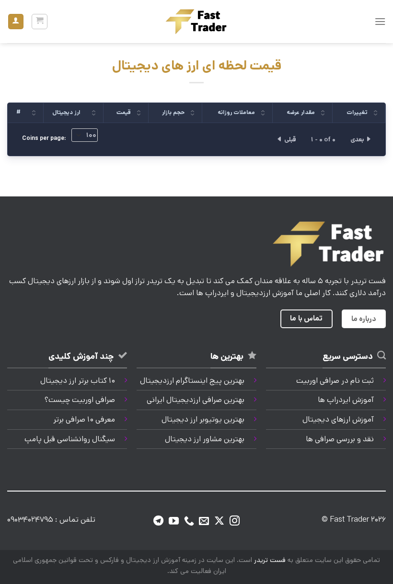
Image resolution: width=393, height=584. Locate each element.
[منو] (380, 21)
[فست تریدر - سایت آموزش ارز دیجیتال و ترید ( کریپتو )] (196, 21)
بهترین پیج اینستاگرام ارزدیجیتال (192, 380)
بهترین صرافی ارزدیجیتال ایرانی (195, 399)
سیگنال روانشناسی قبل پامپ (69, 439)
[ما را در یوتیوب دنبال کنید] (174, 521)
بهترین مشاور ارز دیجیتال (204, 439)
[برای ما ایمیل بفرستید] (204, 521)
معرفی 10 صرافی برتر (84, 419)
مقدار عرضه (301, 112)
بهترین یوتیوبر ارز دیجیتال (203, 419)
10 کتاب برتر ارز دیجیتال (77, 380)
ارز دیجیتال (66, 112)
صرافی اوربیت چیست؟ (80, 399)
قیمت (123, 112)
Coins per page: (45, 138)
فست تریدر (270, 560)
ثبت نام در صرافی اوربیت (335, 380)
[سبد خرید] (39, 21)
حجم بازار (173, 112)
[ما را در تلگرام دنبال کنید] (158, 521)
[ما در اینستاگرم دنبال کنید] (235, 521)
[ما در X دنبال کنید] (219, 521)
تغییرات (357, 112)
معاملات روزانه (236, 112)
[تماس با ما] (189, 521)
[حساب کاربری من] (16, 22)
